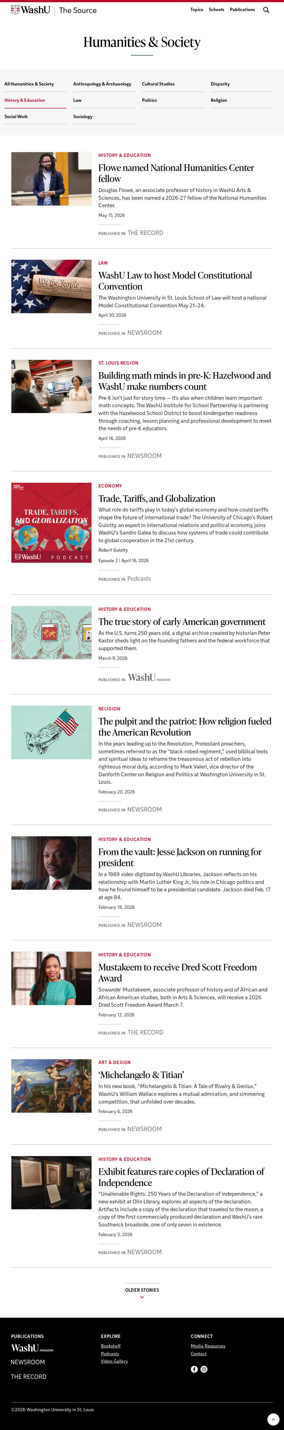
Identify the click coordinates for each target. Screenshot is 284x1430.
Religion (219, 100)
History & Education (24, 100)
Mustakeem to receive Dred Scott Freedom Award (177, 972)
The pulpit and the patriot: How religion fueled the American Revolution (185, 726)
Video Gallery (114, 1361)
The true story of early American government (182, 621)
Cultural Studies (158, 84)
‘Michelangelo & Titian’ (141, 1074)
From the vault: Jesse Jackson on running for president (180, 857)
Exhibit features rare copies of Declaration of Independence (181, 1177)
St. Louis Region (118, 363)
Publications (242, 10)
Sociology (82, 117)
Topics (196, 10)
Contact (199, 1354)
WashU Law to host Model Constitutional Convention (175, 280)
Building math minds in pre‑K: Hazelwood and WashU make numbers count (184, 381)
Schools (216, 10)
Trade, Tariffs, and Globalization (156, 498)
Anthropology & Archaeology (102, 84)
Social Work (16, 117)
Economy (110, 486)
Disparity (220, 84)
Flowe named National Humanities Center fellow (176, 173)
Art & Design (114, 1063)
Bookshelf (111, 1346)
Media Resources (208, 1346)
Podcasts (110, 1354)
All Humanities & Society (29, 84)
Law (77, 100)
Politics (149, 100)
